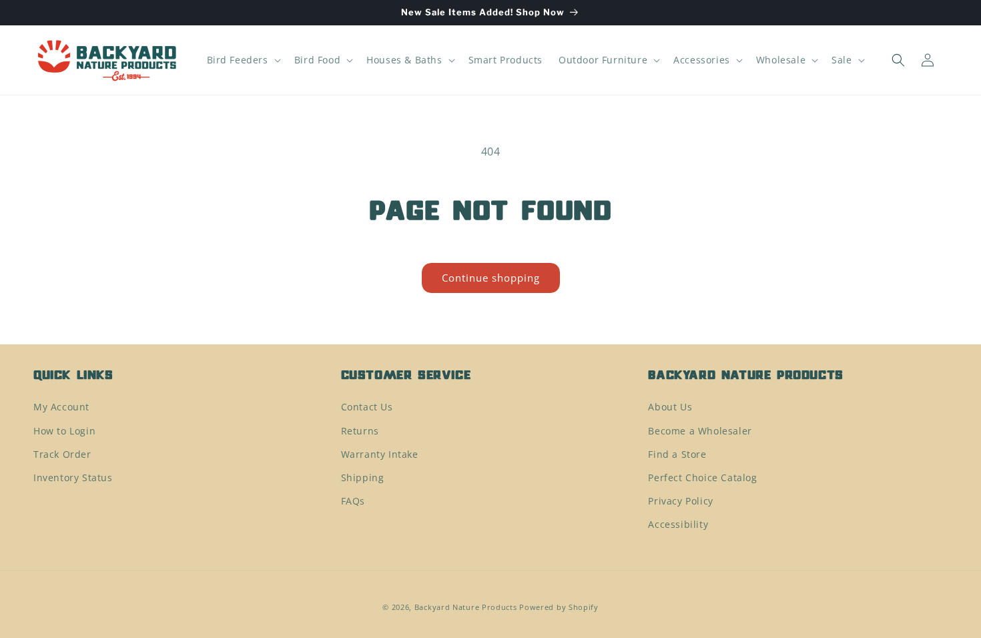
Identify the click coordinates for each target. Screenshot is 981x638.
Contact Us (367, 406)
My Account (61, 406)
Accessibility (678, 524)
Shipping (362, 477)
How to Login (64, 430)
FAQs (353, 501)
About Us (670, 406)
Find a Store (677, 454)
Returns (360, 430)
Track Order (62, 454)
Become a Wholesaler (699, 430)
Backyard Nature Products (465, 607)
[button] (242, 60)
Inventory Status (73, 477)
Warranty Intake (379, 454)
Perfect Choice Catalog (702, 477)
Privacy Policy (680, 501)
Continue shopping (491, 277)
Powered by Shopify (559, 607)
